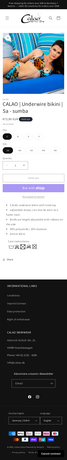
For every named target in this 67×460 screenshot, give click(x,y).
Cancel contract (51, 453)
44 (45, 151)
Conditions (13, 295)
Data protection (16, 311)
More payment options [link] (33, 196)
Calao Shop (19, 447)
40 (21, 151)
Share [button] (10, 259)
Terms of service (35, 452)
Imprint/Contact (16, 303)
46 (57, 151)
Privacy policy (18, 452)
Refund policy (53, 447)
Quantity (7, 158)
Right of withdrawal (18, 319)
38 (9, 151)
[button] (7, 18)
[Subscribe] (51, 383)
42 (33, 151)
